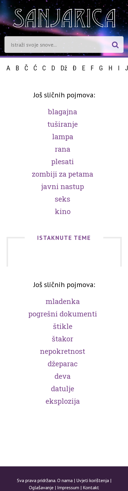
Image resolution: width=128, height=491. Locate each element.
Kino (63, 211)
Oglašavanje (41, 487)
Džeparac (62, 363)
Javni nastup (62, 186)
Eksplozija (63, 401)
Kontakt (91, 487)
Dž (63, 68)
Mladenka (63, 301)
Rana (62, 149)
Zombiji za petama (62, 174)
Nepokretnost (62, 351)
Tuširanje (62, 124)
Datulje (62, 388)
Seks (62, 199)
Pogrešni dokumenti (62, 314)
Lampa (62, 136)
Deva (62, 376)
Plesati (62, 161)
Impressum (68, 487)
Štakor (62, 338)
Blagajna (62, 111)
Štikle (62, 326)
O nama (65, 480)
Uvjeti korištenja (92, 480)
